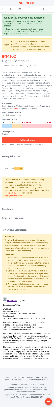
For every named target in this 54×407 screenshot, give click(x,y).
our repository (10, 193)
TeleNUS (30, 377)
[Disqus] (27, 327)
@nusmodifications (11, 389)
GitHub (8, 377)
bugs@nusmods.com (13, 195)
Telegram (16, 377)
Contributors (16, 380)
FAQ (43, 144)
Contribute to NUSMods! (39, 380)
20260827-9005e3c (39, 397)
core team (39, 389)
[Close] (48, 25)
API (23, 377)
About (44, 377)
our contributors (29, 392)
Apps (38, 377)
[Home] (27, 3)
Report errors (28, 140)
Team (7, 380)
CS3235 (14, 109)
